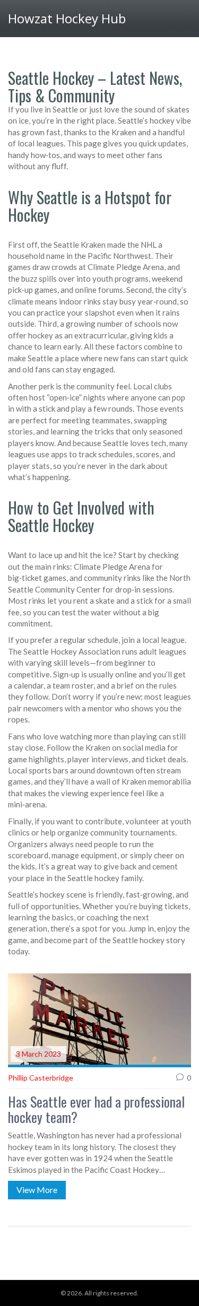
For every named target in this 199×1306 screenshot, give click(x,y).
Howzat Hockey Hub (67, 18)
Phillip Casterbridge (40, 1077)
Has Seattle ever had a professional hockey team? (96, 1109)
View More (36, 1190)
